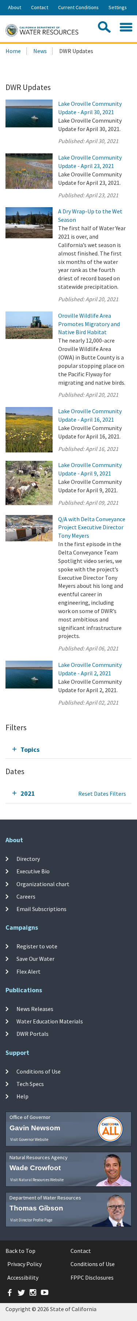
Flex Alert (28, 971)
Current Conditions (78, 7)
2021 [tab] (27, 793)
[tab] (68, 749)
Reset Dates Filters (102, 793)
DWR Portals (32, 1033)
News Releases (34, 1008)
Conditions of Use (38, 1071)
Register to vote (36, 946)
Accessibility (22, 1277)
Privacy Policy (24, 1264)
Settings (118, 7)
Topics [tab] (29, 749)
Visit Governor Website (29, 1139)
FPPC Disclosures (92, 1277)
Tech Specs (30, 1083)
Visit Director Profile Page (31, 1220)
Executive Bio (33, 871)
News (40, 51)
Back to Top (20, 1250)
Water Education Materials (49, 1021)
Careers (25, 896)
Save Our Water (35, 958)
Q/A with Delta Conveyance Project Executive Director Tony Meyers (91, 527)
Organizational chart (42, 883)
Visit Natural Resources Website (37, 1179)
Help (22, 1096)
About (14, 7)
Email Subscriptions (41, 909)
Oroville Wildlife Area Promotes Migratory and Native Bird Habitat (89, 324)
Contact (39, 7)
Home (13, 51)
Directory (28, 858)
